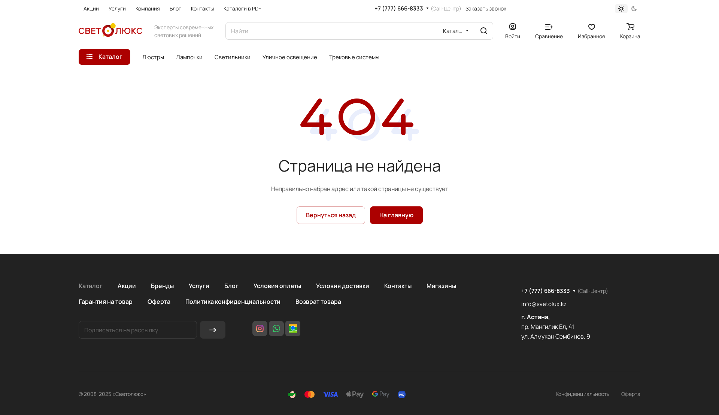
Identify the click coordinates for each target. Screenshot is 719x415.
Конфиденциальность (582, 393)
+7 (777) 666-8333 (398, 8)
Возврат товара (318, 301)
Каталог (91, 286)
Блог (231, 286)
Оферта (159, 301)
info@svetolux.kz (544, 304)
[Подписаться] (212, 330)
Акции (127, 286)
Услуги (199, 286)
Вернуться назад (331, 215)
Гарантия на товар (106, 301)
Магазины (441, 286)
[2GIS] (292, 328)
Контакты (398, 286)
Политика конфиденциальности (232, 301)
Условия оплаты (277, 286)
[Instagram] (259, 328)
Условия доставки (342, 286)
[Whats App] (276, 328)
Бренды (162, 286)
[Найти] (483, 31)
